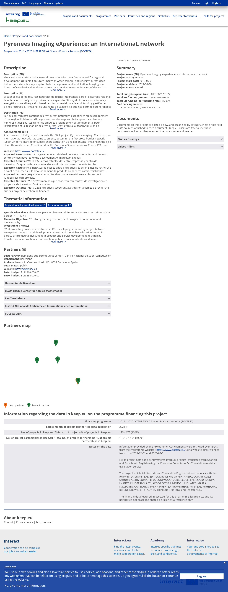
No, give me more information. (25, 586)
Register (216, 3)
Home (7, 36)
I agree (201, 576)
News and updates (53, 3)
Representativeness (185, 16)
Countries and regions (141, 16)
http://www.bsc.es (26, 269)
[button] (78, 381)
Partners (119, 16)
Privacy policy (24, 522)
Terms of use (44, 522)
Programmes (103, 16)
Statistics (164, 16)
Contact (196, 3)
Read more (56, 90)
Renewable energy (58, 205)
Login (206, 3)
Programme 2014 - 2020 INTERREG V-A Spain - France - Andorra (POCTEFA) (48, 51)
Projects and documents (77, 16)
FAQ (24, 3)
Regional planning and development (23, 205)
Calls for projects (213, 16)
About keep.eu (11, 3)
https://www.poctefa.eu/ (29, 151)
